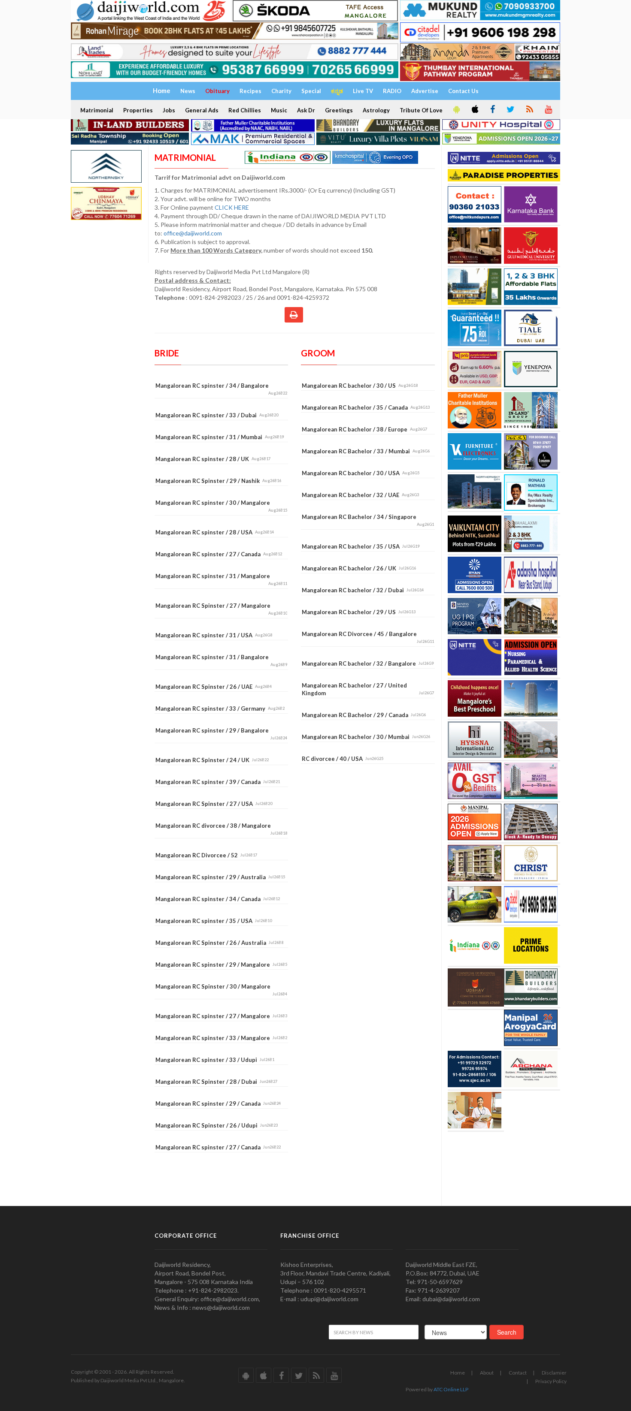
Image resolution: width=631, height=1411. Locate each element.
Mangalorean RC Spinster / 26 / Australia (219, 942)
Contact (518, 1372)
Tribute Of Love (421, 110)
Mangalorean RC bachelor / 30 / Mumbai (366, 736)
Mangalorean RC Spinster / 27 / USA (213, 803)
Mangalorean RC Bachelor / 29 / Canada (364, 715)
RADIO (392, 90)
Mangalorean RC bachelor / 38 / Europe (364, 429)
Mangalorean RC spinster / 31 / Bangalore (221, 660)
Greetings (339, 110)
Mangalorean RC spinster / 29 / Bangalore (221, 733)
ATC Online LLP (451, 1389)
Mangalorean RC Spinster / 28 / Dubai (216, 1081)
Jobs (169, 110)
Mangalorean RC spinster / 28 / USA (214, 532)
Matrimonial (96, 110)
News (187, 90)
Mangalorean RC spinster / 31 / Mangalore (221, 579)
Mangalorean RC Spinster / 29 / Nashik (218, 480)
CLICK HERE (232, 207)
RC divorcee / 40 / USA (342, 758)
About (487, 1372)
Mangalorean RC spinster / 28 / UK (212, 458)
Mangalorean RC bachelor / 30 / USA (360, 473)
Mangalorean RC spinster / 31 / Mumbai (219, 437)
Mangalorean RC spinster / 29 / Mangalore (221, 964)
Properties (138, 110)
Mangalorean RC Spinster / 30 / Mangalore (221, 989)
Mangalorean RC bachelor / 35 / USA (360, 546)
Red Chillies (244, 110)
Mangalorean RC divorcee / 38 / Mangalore (221, 828)
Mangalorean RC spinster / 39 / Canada (217, 781)
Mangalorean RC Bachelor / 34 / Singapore (368, 520)
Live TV (363, 90)
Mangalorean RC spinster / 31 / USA (213, 635)
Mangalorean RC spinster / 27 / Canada (218, 554)
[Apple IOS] (474, 110)
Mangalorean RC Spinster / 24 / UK (212, 760)
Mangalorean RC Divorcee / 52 (206, 855)
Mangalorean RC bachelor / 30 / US (360, 385)
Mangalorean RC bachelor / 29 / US (359, 612)
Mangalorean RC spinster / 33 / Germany (220, 708)
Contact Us (463, 90)
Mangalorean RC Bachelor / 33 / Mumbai (366, 451)
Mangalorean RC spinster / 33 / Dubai (216, 415)
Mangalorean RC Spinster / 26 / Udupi (216, 1125)
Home (457, 1372)
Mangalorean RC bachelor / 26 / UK (359, 568)
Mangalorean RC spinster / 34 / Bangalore (221, 388)
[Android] (456, 110)
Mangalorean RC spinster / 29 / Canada (218, 1103)
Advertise (424, 90)
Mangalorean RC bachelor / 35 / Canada (366, 407)
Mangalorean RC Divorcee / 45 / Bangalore (368, 637)
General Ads (201, 110)
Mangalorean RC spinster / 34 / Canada (217, 898)
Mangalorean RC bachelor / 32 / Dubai (363, 590)
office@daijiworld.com (193, 233)
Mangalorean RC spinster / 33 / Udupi (214, 1059)
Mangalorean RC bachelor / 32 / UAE (360, 494)
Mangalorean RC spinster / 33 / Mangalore (221, 1037)
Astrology (376, 110)
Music (279, 110)
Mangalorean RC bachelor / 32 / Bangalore (368, 663)
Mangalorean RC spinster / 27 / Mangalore (221, 1016)
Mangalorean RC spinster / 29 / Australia (220, 877)
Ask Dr (306, 110)
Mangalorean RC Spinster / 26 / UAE (213, 686)
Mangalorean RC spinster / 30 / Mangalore (221, 506)
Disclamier (554, 1372)
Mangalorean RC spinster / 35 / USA (213, 920)
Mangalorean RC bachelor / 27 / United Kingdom (368, 689)
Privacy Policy (551, 1381)
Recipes (250, 90)
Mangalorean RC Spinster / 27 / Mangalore (221, 608)
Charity (281, 90)
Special (311, 90)
